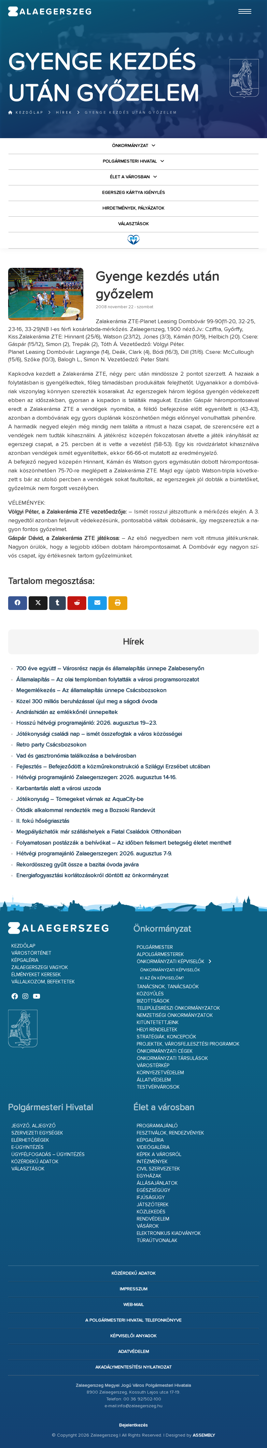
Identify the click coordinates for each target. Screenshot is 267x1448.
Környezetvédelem (160, 1072)
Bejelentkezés (133, 1425)
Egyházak (149, 1176)
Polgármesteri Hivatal (130, 161)
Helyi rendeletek (157, 1029)
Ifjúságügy (151, 1197)
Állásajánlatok (157, 1183)
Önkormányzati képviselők (170, 961)
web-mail (133, 1304)
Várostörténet (31, 953)
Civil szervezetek (158, 1168)
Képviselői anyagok (133, 1336)
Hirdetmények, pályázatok (133, 208)
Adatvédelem (133, 1351)
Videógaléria (153, 1147)
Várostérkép (153, 1065)
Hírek (64, 112)
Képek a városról (159, 1154)
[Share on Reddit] (76, 603)
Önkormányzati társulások (172, 1058)
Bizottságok (153, 1001)
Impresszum (134, 1289)
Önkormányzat (130, 145)
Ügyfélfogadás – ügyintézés (48, 1154)
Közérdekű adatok (35, 1161)
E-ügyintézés (27, 1147)
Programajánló (157, 1125)
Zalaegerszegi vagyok (39, 967)
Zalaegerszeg (49, 11)
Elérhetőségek (30, 1140)
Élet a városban (130, 177)
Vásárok (148, 1226)
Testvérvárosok (158, 1087)
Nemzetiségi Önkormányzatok (175, 1015)
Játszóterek (153, 1204)
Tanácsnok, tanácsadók (168, 986)
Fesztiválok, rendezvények (170, 1133)
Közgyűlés (150, 994)
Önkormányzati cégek (165, 1051)
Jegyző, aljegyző (33, 1125)
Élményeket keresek (36, 974)
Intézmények (152, 1161)
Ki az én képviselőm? (162, 978)
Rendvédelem (153, 1219)
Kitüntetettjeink (158, 1022)
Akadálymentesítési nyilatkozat (133, 1367)
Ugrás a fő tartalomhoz (242, 3)
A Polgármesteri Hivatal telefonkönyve (133, 1320)
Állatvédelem (154, 1080)
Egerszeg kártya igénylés (133, 192)
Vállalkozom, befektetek (43, 981)
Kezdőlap (28, 112)
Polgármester (155, 947)
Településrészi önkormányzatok (178, 1008)
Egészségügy (153, 1190)
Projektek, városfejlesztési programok (188, 1044)
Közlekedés (151, 1211)
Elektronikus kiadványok (169, 1233)
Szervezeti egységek (37, 1133)
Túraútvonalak (157, 1240)
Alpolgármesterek (160, 954)
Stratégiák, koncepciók (166, 1037)
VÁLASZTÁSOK (133, 224)
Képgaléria (24, 960)
